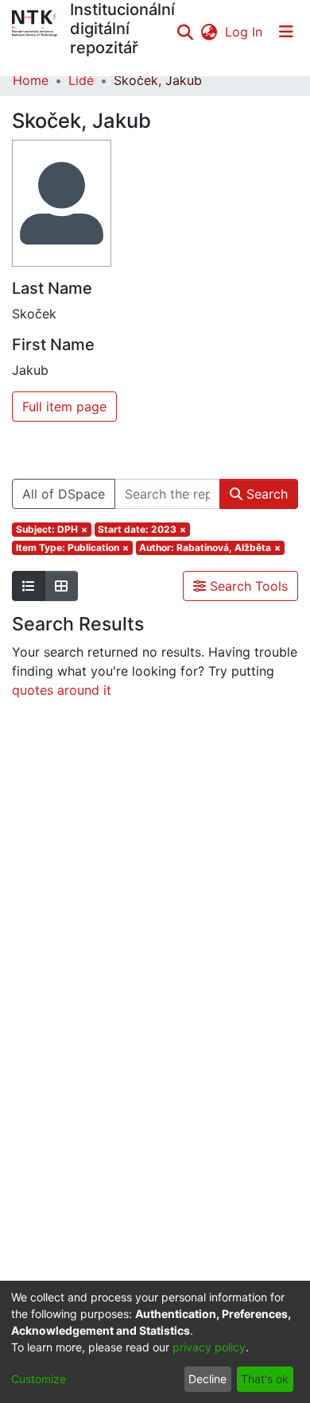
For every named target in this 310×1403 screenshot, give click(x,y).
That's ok (265, 1379)
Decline (207, 1379)
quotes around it (61, 690)
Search (265, 494)
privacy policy (209, 1347)
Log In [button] (244, 32)
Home (30, 80)
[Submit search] (185, 31)
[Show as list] (28, 586)
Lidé (81, 80)
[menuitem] (209, 31)
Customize (38, 1379)
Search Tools (247, 586)
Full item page (64, 406)
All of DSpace (63, 494)
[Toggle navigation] (286, 32)
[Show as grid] (61, 586)
